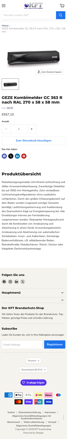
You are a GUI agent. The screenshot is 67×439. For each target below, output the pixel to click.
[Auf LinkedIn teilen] (17, 156)
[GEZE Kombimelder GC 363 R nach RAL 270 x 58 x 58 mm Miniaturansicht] (10, 84)
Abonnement (13, 422)
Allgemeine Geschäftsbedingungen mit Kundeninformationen (31, 417)
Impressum (50, 412)
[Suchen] (60, 15)
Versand (52, 422)
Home (5, 25)
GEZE (10, 108)
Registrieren (55, 344)
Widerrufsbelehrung (34, 422)
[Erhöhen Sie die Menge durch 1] (31, 129)
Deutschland (31, 369)
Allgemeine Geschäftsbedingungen (33, 425)
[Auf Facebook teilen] (4, 156)
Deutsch (32, 360)
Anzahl (5, 121)
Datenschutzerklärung (30, 412)
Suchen (11, 412)
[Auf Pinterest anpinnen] (23, 156)
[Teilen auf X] (10, 156)
